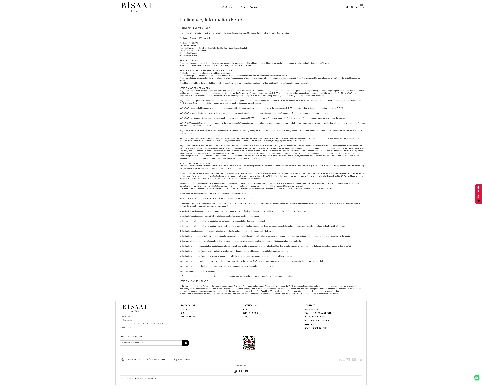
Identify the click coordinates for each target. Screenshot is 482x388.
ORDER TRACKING (188, 317)
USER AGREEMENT (311, 309)
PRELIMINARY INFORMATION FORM (318, 313)
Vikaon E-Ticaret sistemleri (135, 378)
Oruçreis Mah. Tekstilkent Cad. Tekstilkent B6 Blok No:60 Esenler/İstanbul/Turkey (144, 326)
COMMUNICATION (250, 313)
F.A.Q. (245, 317)
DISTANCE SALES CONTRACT (315, 317)
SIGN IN (184, 313)
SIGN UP (184, 309)
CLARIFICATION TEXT (312, 324)
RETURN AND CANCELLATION (315, 328)
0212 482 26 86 (125, 316)
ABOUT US (247, 309)
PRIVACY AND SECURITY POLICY (316, 320)
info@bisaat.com (126, 320)
